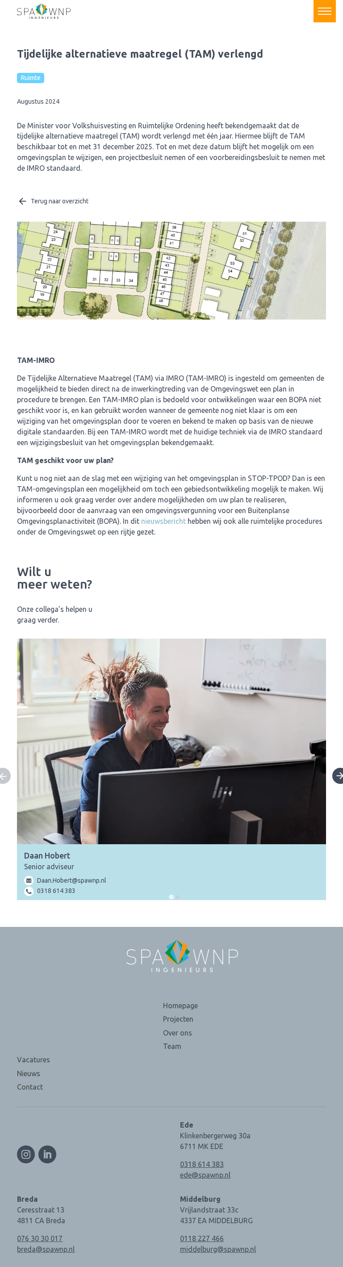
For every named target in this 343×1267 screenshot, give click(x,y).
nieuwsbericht (163, 521)
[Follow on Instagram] (26, 1154)
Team (172, 1046)
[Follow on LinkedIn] (47, 1154)
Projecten (178, 1019)
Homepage (180, 1006)
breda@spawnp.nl (46, 1249)
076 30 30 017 (40, 1238)
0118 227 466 (202, 1238)
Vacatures (33, 1060)
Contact (30, 1087)
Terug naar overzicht (59, 201)
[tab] (171, 897)
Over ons (177, 1033)
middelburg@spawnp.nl (218, 1249)
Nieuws (28, 1073)
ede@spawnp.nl (205, 1175)
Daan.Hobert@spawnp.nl (71, 880)
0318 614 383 (56, 890)
